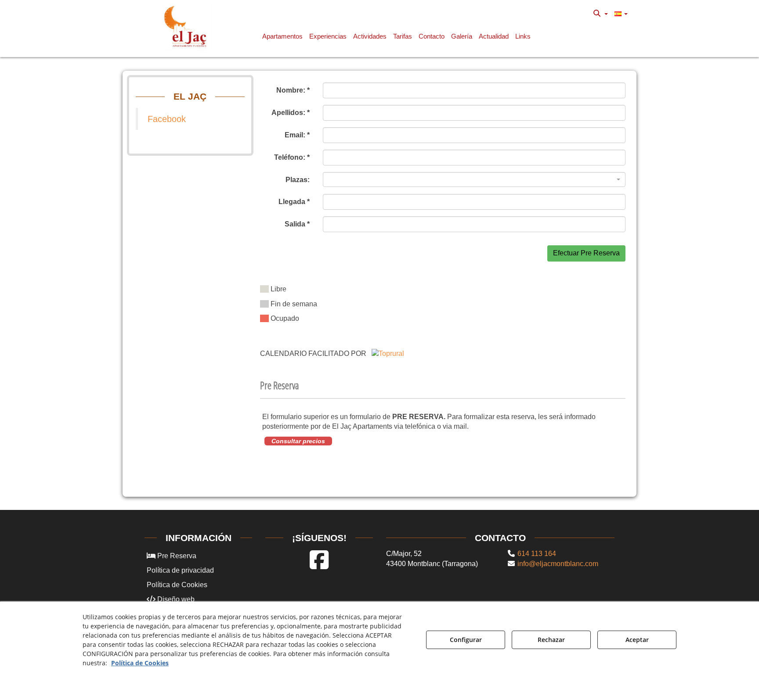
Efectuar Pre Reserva (586, 253)
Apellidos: (290, 112)
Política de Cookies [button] (177, 584)
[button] (187, 26)
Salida (297, 224)
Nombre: (293, 90)
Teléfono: (292, 157)
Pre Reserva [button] (175, 556)
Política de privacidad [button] (180, 570)
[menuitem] (600, 14)
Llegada (294, 201)
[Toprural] (388, 353)
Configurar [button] (466, 639)
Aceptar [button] (637, 639)
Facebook (167, 119)
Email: (297, 135)
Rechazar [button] (551, 639)
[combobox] (474, 179)
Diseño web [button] (175, 599)
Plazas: (298, 179)
